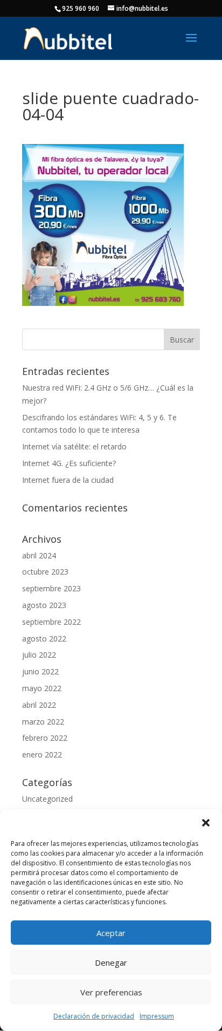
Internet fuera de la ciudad (68, 480)
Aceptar (111, 932)
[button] (205, 822)
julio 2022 (39, 655)
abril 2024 (39, 555)
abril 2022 (39, 705)
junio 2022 (40, 671)
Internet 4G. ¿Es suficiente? (69, 463)
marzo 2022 (43, 721)
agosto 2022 (44, 638)
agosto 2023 (44, 605)
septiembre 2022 (51, 622)
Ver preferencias (111, 992)
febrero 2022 (44, 738)
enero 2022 (42, 754)
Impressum (157, 1016)
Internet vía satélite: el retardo (74, 446)
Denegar (111, 962)
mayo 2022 (41, 688)
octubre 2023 (45, 571)
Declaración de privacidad (93, 1016)
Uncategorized (47, 799)
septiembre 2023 (51, 588)
